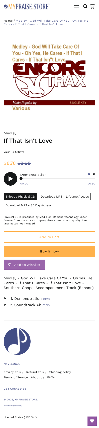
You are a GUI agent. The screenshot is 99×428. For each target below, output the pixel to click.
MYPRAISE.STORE (26, 399)
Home (8, 20)
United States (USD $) (20, 417)
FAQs (51, 377)
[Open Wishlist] (92, 421)
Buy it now (49, 251)
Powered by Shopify (13, 405)
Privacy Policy (13, 372)
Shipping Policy (60, 372)
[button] (85, 6)
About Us (37, 377)
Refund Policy (36, 372)
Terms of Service (16, 377)
